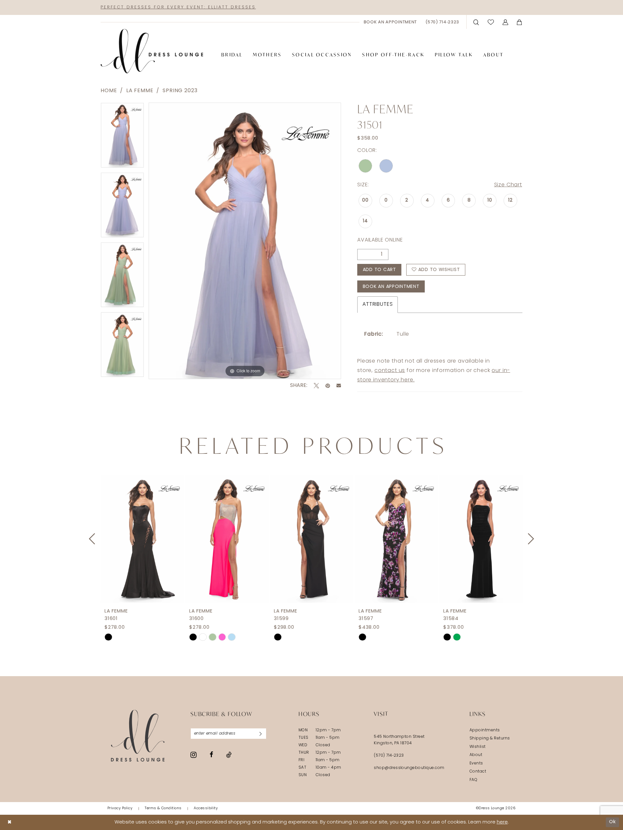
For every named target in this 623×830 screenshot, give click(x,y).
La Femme (139, 90)
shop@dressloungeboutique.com (409, 768)
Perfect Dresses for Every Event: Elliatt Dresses (178, 7)
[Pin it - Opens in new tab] (327, 385)
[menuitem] (390, 22)
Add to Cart (379, 269)
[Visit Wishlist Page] (490, 22)
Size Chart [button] (508, 185)
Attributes (377, 304)
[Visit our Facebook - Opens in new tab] (211, 754)
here (502, 822)
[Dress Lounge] (138, 736)
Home (109, 90)
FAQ (473, 780)
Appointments (485, 730)
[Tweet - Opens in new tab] (316, 385)
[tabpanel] (122, 137)
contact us (389, 370)
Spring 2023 (180, 90)
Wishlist (478, 747)
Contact (478, 772)
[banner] (152, 51)
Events (476, 763)
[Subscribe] (260, 733)
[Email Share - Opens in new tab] (338, 385)
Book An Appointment (391, 286)
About (476, 755)
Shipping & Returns (490, 738)
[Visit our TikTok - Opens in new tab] (229, 754)
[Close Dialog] (9, 822)
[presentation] (142, 539)
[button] (505, 22)
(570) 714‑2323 (389, 756)
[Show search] (476, 22)
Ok (612, 822)
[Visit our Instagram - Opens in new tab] (193, 754)
